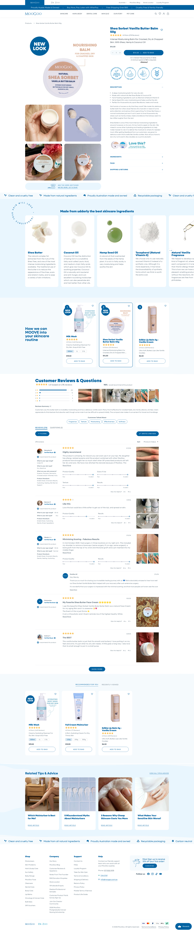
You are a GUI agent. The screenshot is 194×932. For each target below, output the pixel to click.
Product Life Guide (81, 894)
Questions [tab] (56, 427)
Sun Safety (29, 872)
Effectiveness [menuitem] (109, 422)
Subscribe (149, 866)
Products (28, 23)
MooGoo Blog (135, 2)
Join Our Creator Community (56, 902)
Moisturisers (29, 861)
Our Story (53, 861)
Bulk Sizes (28, 902)
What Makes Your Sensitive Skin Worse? (149, 817)
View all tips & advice (159, 773)
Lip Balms (28, 894)
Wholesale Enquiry (57, 885)
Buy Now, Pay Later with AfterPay (82, 7)
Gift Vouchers (30, 905)
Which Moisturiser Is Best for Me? (41, 817)
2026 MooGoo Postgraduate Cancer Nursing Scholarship (58, 909)
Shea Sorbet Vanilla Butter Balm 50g (113, 340)
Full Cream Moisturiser (76, 725)
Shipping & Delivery (81, 879)
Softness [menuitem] (122, 422)
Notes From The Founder (59, 874)
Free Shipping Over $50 (117, 7)
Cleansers (29, 883)
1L (77, 351)
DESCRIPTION (116, 87)
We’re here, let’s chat (68, 187)
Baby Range (29, 876)
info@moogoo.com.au (109, 879)
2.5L (83, 351)
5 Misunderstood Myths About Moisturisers (77, 817)
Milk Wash (71, 336)
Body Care (29, 891)
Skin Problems (30, 865)
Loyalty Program (162, 2)
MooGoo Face (30, 879)
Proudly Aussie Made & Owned (45, 7)
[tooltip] (50, 406)
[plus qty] (120, 53)
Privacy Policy (79, 887)
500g (84, 739)
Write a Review (150, 434)
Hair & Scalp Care (31, 868)
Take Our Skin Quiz (80, 872)
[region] (118, 395)
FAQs (112, 163)
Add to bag (79, 361)
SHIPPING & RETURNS (119, 170)
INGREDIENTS (115, 157)
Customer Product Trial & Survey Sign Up (59, 896)
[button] (34, 2)
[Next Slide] (157, 395)
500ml (70, 351)
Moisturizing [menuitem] (95, 422)
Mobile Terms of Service (83, 891)
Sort (139, 442)
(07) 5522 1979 (109, 870)
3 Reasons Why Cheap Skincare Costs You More (114, 817)
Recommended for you (87, 684)
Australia (122, 2)
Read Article (33, 825)
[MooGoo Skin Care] (33, 13)
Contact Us (78, 861)
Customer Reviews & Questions (57, 869)
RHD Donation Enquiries (58, 878)
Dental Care (29, 887)
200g (76, 739)
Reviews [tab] (41, 427)
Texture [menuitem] (84, 422)
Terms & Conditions (81, 876)
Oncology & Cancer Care (34, 898)
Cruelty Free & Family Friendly (149, 7)
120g (69, 739)
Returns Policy (79, 883)
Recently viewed (110, 684)
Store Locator (148, 2)
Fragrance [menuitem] (73, 422)
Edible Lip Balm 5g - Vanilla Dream (149, 341)
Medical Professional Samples (57, 890)
